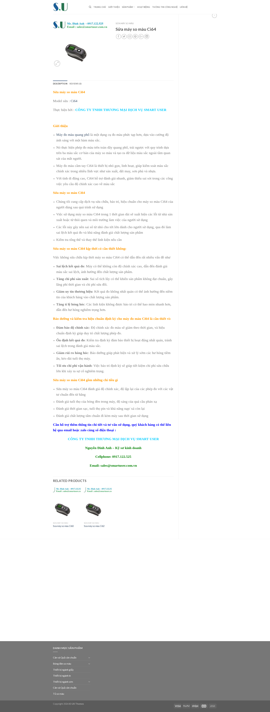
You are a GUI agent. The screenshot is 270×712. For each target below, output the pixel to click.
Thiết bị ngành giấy (63, 669)
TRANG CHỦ (99, 7)
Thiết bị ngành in (62, 675)
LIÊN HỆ (184, 7)
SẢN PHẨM (127, 7)
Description (60, 83)
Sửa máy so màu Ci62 (94, 526)
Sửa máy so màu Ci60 (63, 526)
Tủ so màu (58, 693)
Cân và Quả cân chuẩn (64, 657)
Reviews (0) (76, 83)
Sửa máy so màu (125, 23)
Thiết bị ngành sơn (63, 681)
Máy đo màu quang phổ (72, 135)
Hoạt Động (143, 7)
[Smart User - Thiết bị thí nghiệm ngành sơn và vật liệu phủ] (68, 7)
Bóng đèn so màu (62, 663)
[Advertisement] (200, 71)
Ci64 (74, 101)
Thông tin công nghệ (165, 7)
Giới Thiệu (114, 7)
